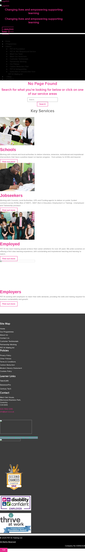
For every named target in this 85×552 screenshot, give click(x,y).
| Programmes (10, 44)
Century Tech (5, 389)
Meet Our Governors (18, 56)
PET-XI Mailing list (7, 347)
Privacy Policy (5, 355)
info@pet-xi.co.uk (7, 412)
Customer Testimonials (19, 59)
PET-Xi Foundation (17, 49)
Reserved (12, 542)
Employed (10, 244)
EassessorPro (5, 385)
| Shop (8, 77)
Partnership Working (18, 61)
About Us (4, 335)
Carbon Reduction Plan (19, 66)
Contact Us (4, 338)
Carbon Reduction (7, 365)
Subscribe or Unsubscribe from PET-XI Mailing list (21, 72)
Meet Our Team (16, 54)
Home (7, 41)
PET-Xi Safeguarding (18, 69)
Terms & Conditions (8, 362)
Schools (8, 149)
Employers (10, 292)
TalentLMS (4, 381)
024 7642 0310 (6, 409)
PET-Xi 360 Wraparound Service (23, 51)
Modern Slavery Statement (11, 368)
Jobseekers (11, 195)
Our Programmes (7, 332)
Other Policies (5, 358)
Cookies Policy (6, 371)
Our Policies (14, 64)
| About (8, 46)
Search (42, 104)
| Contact (9, 79)
